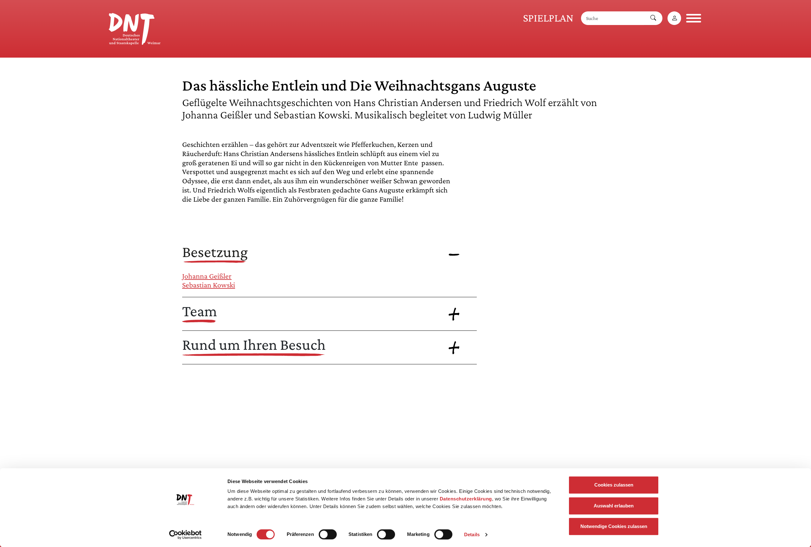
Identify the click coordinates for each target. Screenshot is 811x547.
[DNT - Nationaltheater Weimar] (134, 28)
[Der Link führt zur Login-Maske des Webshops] (674, 18)
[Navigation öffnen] (693, 18)
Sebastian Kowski (208, 284)
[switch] (328, 534)
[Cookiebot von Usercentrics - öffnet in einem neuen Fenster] (185, 534)
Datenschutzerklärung (466, 498)
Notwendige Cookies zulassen (613, 526)
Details (472, 534)
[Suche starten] (653, 18)
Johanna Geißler (207, 276)
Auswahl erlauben (614, 505)
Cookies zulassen (613, 484)
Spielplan (548, 18)
